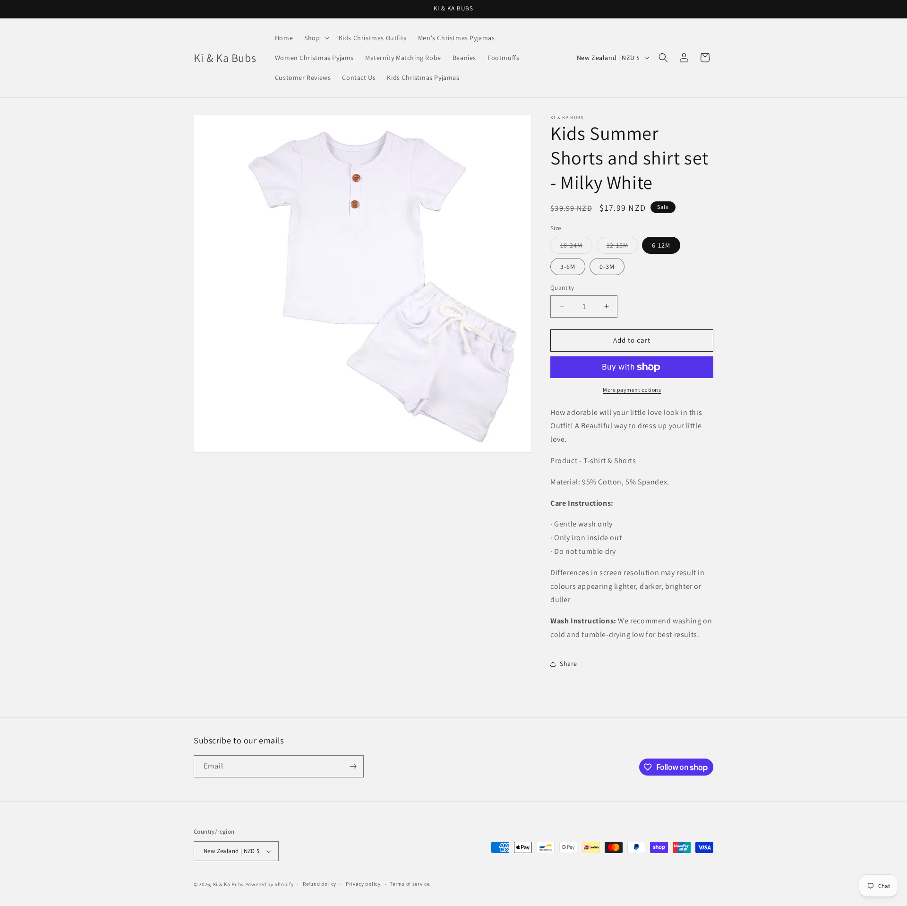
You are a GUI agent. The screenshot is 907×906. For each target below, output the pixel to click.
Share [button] (568, 663)
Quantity (562, 288)
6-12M (661, 245)
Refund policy (319, 883)
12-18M (622, 247)
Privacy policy (363, 883)
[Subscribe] (352, 766)
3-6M (567, 266)
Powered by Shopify (269, 884)
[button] (316, 38)
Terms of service (409, 883)
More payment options (632, 389)
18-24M (576, 247)
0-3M (607, 266)
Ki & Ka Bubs (228, 884)
